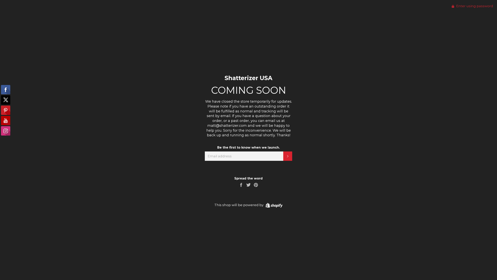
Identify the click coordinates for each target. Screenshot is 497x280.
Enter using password (474, 6)
